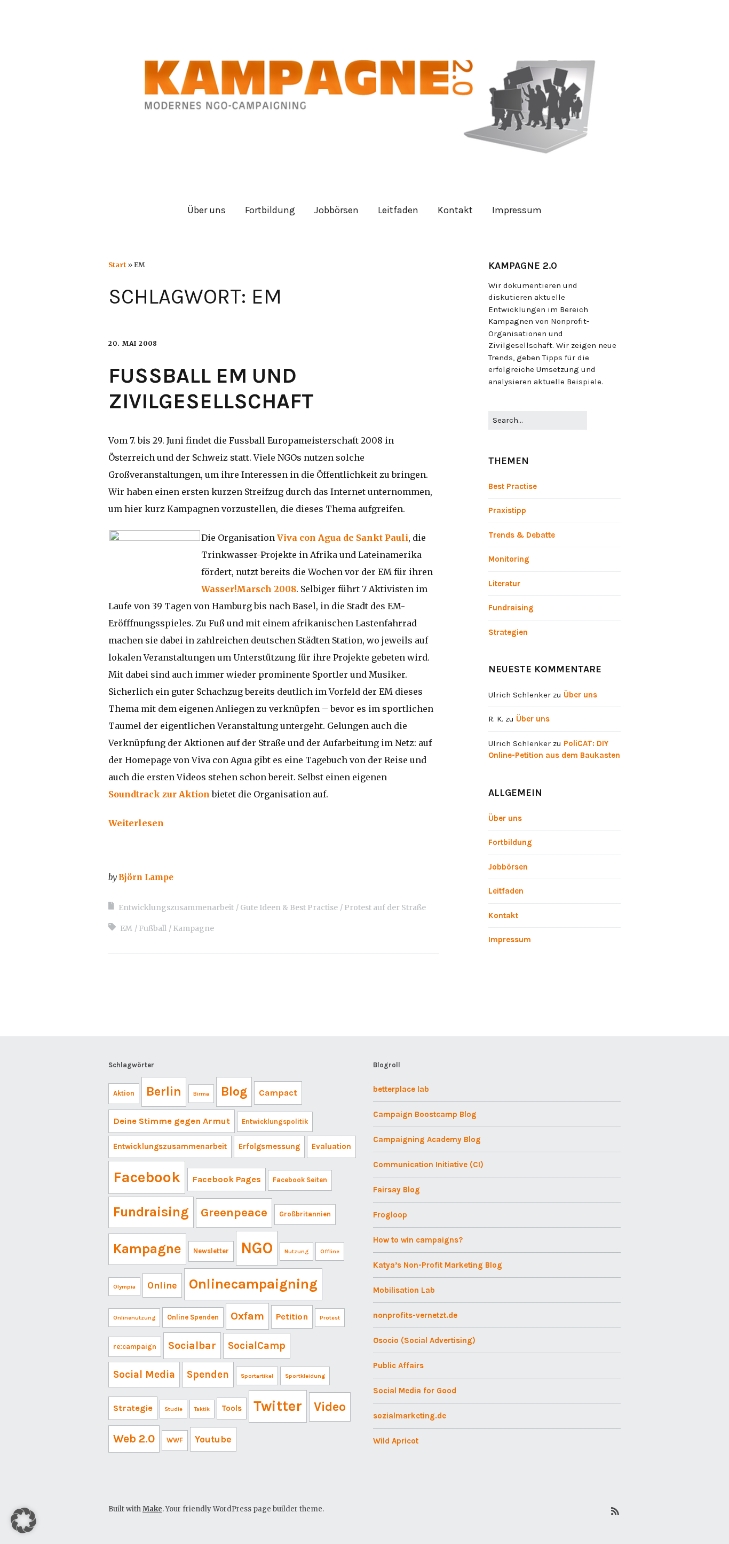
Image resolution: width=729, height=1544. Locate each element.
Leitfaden (398, 210)
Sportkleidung (305, 1375)
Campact (278, 1093)
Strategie (133, 1408)
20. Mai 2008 (132, 343)
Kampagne (193, 928)
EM (126, 928)
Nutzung (296, 1251)
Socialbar (192, 1345)
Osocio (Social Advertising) (424, 1340)
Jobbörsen (336, 210)
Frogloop (390, 1215)
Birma (201, 1093)
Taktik (202, 1409)
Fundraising (511, 607)
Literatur (504, 583)
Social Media (144, 1374)
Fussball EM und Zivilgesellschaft (211, 388)
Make (152, 1509)
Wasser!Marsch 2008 (248, 589)
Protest (330, 1317)
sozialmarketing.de (409, 1416)
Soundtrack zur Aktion (159, 794)
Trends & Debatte (521, 535)
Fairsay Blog (396, 1189)
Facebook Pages (226, 1179)
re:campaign (134, 1347)
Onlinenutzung (134, 1317)
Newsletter (211, 1251)
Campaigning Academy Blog (427, 1139)
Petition (292, 1317)
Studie (173, 1409)
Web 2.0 (134, 1438)
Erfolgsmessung (269, 1146)
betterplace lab (401, 1089)
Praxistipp (507, 510)
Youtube (213, 1439)
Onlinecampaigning (253, 1284)
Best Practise (512, 486)
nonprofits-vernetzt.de (415, 1315)
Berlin (163, 1091)
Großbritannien (305, 1214)
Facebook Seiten (300, 1180)
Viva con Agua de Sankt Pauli (342, 537)
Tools (231, 1408)
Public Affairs (398, 1365)
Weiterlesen (136, 823)
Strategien (508, 632)
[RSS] (615, 1511)
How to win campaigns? (418, 1240)
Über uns (206, 210)
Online (162, 1285)
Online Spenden (193, 1317)
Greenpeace (234, 1212)
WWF (175, 1440)
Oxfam (247, 1316)
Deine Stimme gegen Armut (171, 1121)
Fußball (153, 928)
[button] (23, 1520)
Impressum (517, 210)
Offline (329, 1251)
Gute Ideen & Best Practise (289, 907)
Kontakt (455, 210)
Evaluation (331, 1146)
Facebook (146, 1177)
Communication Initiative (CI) (428, 1164)
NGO (257, 1248)
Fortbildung (270, 210)
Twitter (277, 1406)
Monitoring (508, 559)
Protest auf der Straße (385, 907)
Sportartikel (257, 1375)
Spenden (208, 1374)
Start (117, 264)
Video (330, 1406)
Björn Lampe (145, 877)
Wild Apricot (395, 1441)
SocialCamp (257, 1346)
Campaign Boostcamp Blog (425, 1114)
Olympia (124, 1286)
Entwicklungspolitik (275, 1122)
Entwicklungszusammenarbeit (176, 907)
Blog (234, 1091)
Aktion (123, 1093)
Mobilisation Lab (404, 1290)
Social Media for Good (414, 1390)
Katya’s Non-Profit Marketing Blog (437, 1265)
